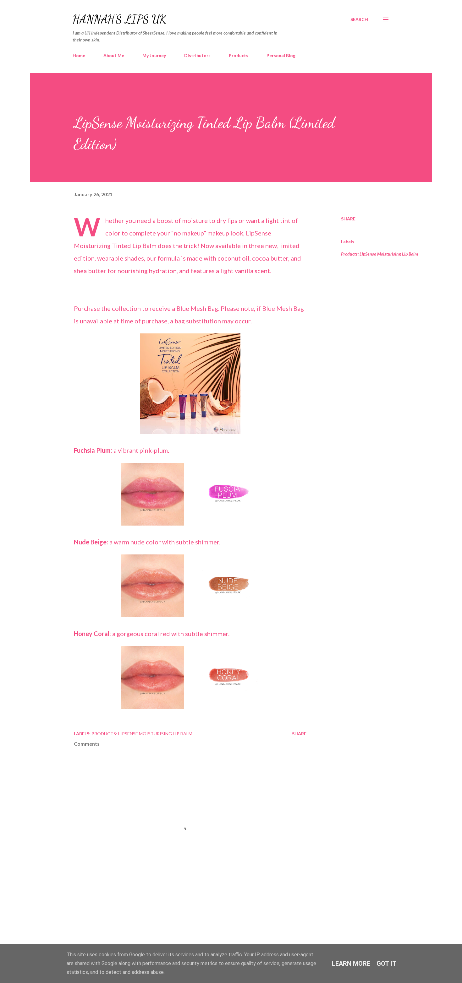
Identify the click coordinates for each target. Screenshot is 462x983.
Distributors (197, 55)
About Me (113, 55)
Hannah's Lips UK (119, 19)
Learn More (351, 963)
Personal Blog (281, 55)
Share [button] (348, 218)
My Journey (154, 55)
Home (79, 55)
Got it (387, 963)
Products (238, 55)
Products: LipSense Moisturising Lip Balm (379, 254)
